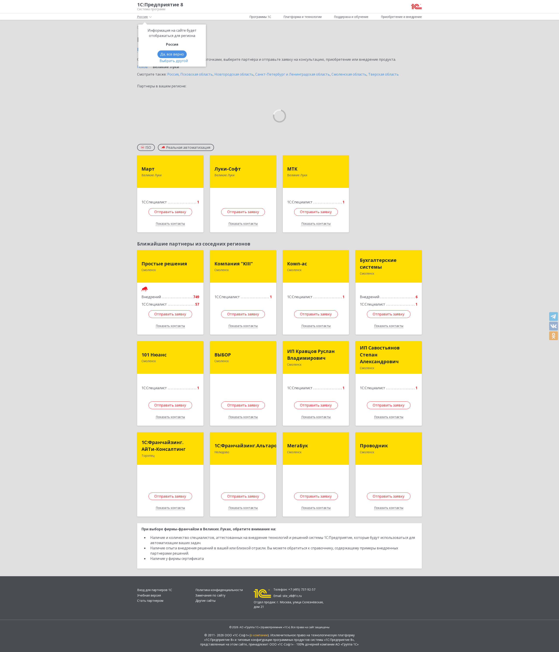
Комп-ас (297, 264)
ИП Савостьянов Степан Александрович (380, 355)
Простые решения (164, 264)
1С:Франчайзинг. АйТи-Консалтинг (163, 445)
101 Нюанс (154, 355)
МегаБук (297, 446)
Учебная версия (149, 595)
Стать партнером (150, 600)
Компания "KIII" (233, 264)
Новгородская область (234, 74)
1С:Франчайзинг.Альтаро (245, 446)
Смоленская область (348, 74)
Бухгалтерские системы (378, 263)
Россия (173, 74)
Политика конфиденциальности (219, 590)
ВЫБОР (222, 355)
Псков (142, 66)
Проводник (374, 446)
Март (148, 169)
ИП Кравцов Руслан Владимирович (311, 354)
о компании (259, 635)
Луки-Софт (227, 169)
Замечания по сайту (210, 595)
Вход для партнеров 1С (154, 590)
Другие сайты (205, 600)
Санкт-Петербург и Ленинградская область (292, 74)
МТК (292, 169)
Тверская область (383, 74)
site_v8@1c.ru (292, 596)
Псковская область (196, 74)
